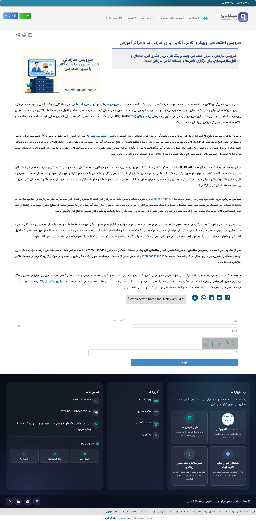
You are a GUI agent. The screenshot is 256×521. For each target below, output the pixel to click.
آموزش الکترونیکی (165, 511)
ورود (24, 16)
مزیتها (252, 511)
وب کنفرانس (228, 511)
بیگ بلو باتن (144, 116)
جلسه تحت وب (182, 511)
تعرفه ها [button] (192, 18)
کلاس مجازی (144, 411)
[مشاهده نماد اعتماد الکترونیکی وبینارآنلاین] (228, 419)
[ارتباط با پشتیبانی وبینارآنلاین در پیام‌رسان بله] (96, 413)
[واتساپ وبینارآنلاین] (9, 501)
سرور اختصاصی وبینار (210, 199)
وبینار (153, 511)
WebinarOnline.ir (162, 199)
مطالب (133, 511)
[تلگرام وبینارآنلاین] (27, 501)
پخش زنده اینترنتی (199, 511)
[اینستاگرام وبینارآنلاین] (36, 501)
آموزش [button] (130, 18)
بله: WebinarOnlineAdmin (76, 411)
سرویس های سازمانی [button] (171, 18)
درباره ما (124, 511)
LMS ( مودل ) (112, 511)
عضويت (9, 16)
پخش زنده (145, 434)
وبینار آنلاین (145, 400)
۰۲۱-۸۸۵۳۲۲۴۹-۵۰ (82, 400)
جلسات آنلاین (143, 423)
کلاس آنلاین (143, 511)
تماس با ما (112, 18)
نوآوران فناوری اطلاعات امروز (117, 518)
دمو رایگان (146, 18)
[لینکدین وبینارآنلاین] (18, 501)
